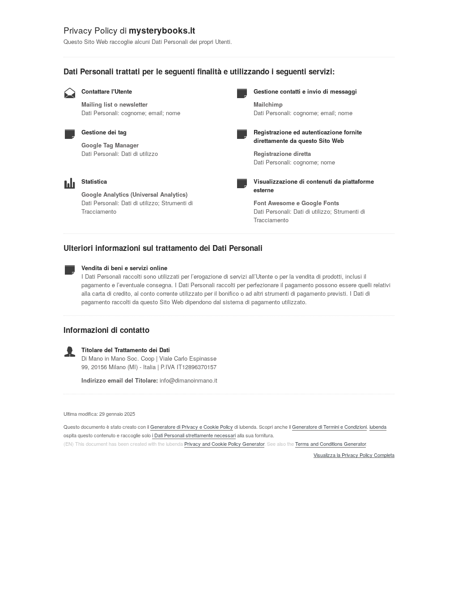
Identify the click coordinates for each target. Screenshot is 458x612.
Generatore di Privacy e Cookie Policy (191, 426)
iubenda (377, 426)
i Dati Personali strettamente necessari (194, 435)
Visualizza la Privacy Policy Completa (354, 455)
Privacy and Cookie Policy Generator (224, 443)
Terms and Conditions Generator (330, 443)
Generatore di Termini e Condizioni (329, 426)
